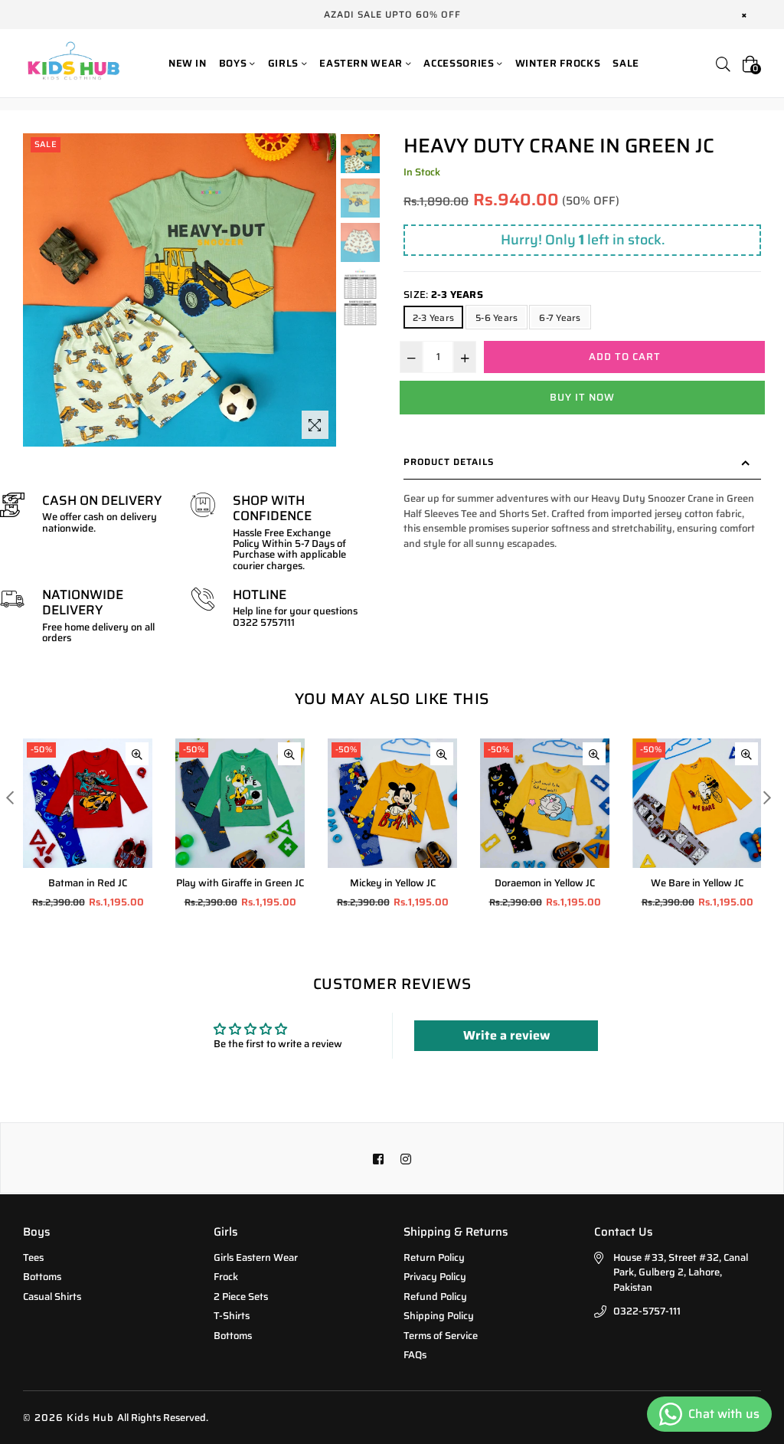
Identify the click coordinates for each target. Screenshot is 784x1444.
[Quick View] (137, 753)
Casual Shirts (52, 1296)
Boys (234, 63)
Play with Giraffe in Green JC (240, 883)
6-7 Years (559, 317)
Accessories (460, 63)
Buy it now (582, 397)
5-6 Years (496, 317)
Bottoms (42, 1277)
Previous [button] (9, 797)
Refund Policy (435, 1296)
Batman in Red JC (87, 883)
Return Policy (434, 1257)
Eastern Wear (362, 63)
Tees (33, 1257)
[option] (360, 155)
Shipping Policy (438, 1316)
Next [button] (766, 797)
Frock (226, 1277)
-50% (41, 749)
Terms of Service (440, 1336)
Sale (625, 63)
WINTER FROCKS (557, 63)
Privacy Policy (434, 1277)
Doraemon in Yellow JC (545, 883)
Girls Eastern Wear (256, 1257)
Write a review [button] (506, 1035)
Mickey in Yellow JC (393, 883)
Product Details (448, 461)
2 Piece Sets (241, 1296)
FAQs (414, 1355)
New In (187, 63)
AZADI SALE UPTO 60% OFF (392, 14)
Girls (285, 63)
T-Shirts (232, 1316)
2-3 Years (433, 317)
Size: (443, 295)
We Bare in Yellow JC (697, 883)
